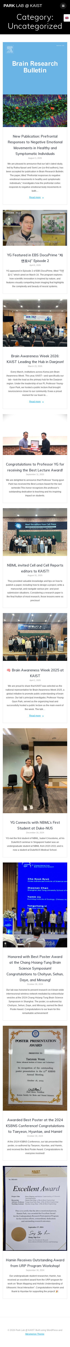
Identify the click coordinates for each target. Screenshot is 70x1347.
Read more (35, 197)
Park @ (23, 6)
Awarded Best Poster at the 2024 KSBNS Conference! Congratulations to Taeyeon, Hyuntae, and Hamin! (35, 1126)
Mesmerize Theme (34, 1334)
